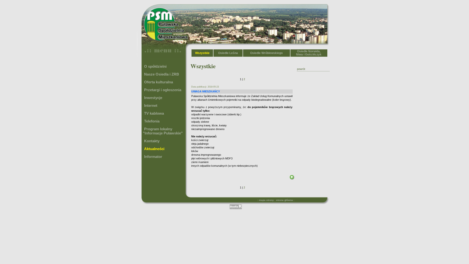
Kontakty (152, 141)
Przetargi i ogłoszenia (162, 90)
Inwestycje (153, 98)
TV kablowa (154, 113)
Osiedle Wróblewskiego (266, 53)
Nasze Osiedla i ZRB (161, 74)
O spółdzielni (155, 66)
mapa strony (266, 200)
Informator (153, 156)
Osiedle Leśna (228, 53)
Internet (150, 105)
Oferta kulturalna (158, 82)
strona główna (284, 200)
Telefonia (152, 121)
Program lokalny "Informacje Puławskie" (163, 131)
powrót (301, 68)
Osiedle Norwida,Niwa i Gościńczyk (308, 53)
